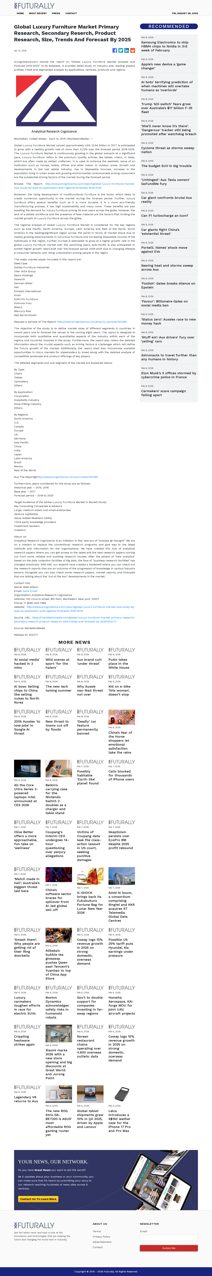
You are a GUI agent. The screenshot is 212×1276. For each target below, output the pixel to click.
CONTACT (71, 13)
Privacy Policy (101, 1236)
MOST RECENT (38, 13)
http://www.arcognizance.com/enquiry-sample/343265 (92, 321)
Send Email (30, 591)
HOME (20, 13)
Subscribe (168, 1248)
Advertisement (102, 1242)
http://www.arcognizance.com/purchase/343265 (67, 476)
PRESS (56, 13)
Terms (97, 1231)
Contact (98, 1247)
